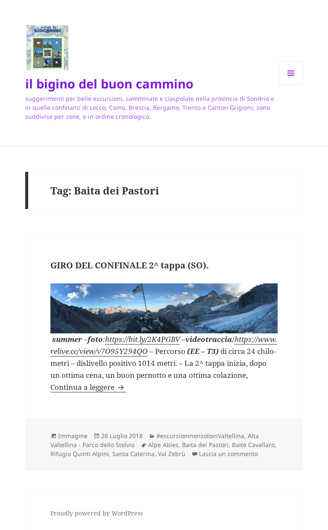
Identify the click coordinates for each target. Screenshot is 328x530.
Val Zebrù (171, 454)
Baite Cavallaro (253, 445)
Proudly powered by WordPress (96, 513)
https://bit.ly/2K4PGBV (142, 339)
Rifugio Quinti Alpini (79, 454)
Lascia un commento (228, 454)
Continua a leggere (88, 387)
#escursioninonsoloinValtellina (200, 436)
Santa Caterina (133, 454)
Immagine (73, 436)
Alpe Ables (163, 445)
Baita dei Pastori (205, 445)
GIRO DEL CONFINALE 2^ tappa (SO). (129, 265)
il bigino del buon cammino (109, 83)
